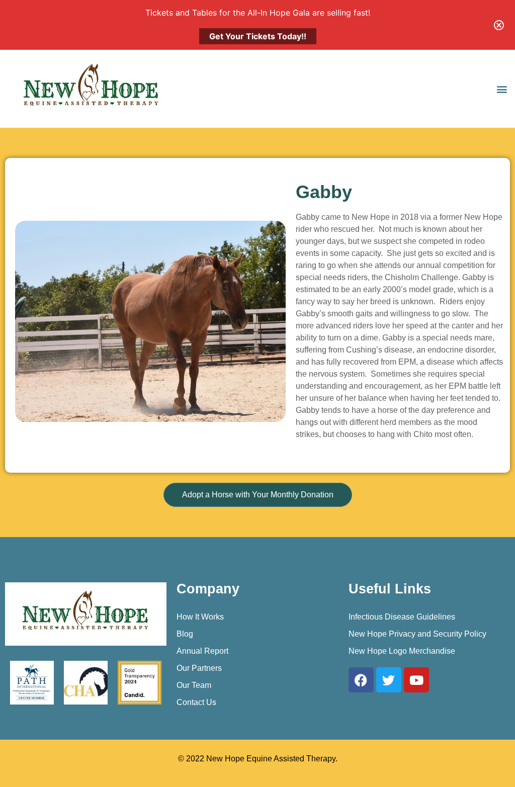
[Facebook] (361, 679)
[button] (501, 88)
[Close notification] (499, 25)
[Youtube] (416, 679)
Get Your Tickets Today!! (257, 36)
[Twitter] (388, 679)
